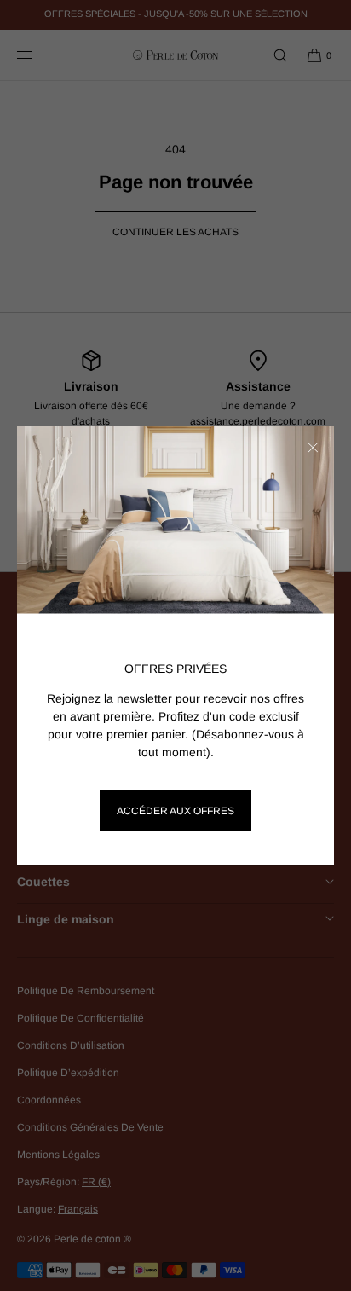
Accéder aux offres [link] (175, 811)
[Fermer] (312, 447)
